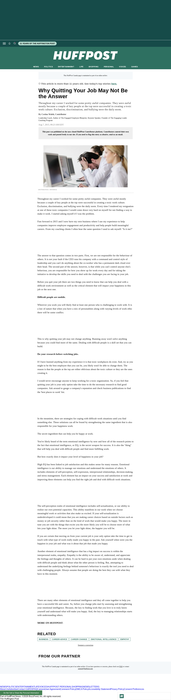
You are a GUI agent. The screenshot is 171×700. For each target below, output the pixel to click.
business (43, 639)
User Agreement (52, 689)
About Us (4, 689)
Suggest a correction (85, 645)
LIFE (81, 67)
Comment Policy (68, 689)
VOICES (122, 67)
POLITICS (48, 67)
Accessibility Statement (99, 689)
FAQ (121, 666)
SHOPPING (93, 67)
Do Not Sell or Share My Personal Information (21, 693)
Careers (41, 689)
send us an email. (116, 135)
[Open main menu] (4, 43)
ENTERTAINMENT (66, 67)
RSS (30, 689)
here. (114, 83)
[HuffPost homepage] (34, 684)
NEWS (36, 67)
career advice (59, 639)
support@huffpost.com (85, 669)
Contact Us (23, 689)
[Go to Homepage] (122, 696)
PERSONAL (109, 67)
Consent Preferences (134, 689)
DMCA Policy (82, 689)
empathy (124, 639)
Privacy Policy (117, 689)
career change (79, 639)
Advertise (13, 689)
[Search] (14, 43)
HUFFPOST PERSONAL (59, 687)
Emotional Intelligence (103, 639)
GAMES (134, 67)
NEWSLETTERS (91, 687)
